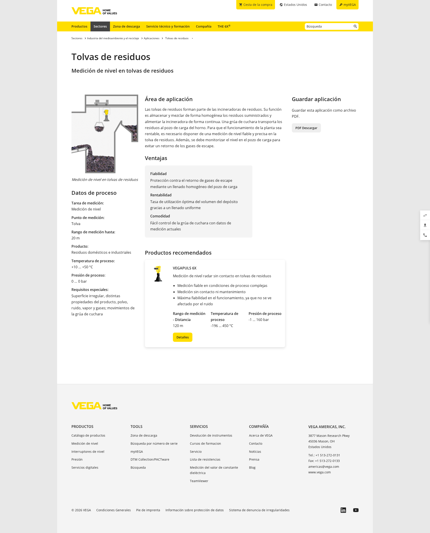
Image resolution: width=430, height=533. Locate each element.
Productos (79, 26)
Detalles (182, 337)
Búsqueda (138, 467)
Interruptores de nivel (87, 451)
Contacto (255, 443)
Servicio (196, 451)
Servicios (199, 426)
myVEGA (137, 451)
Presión (77, 459)
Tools (136, 426)
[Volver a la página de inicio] (94, 405)
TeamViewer (199, 481)
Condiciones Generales (113, 510)
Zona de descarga (126, 26)
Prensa (254, 459)
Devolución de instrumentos (211, 435)
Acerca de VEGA (261, 435)
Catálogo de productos (88, 435)
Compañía (203, 26)
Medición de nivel (84, 443)
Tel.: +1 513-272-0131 (324, 455)
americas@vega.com (323, 466)
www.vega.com (319, 472)
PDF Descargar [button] (306, 128)
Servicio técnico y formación (168, 26)
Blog (252, 467)
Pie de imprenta (148, 510)
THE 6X (224, 26)
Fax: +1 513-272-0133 (324, 461)
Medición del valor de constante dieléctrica (214, 470)
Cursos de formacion (205, 443)
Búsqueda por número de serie (154, 443)
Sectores (100, 26)
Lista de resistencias (205, 459)
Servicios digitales (84, 467)
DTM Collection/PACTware (150, 459)
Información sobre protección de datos (195, 510)
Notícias (255, 451)
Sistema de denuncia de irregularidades (259, 510)
